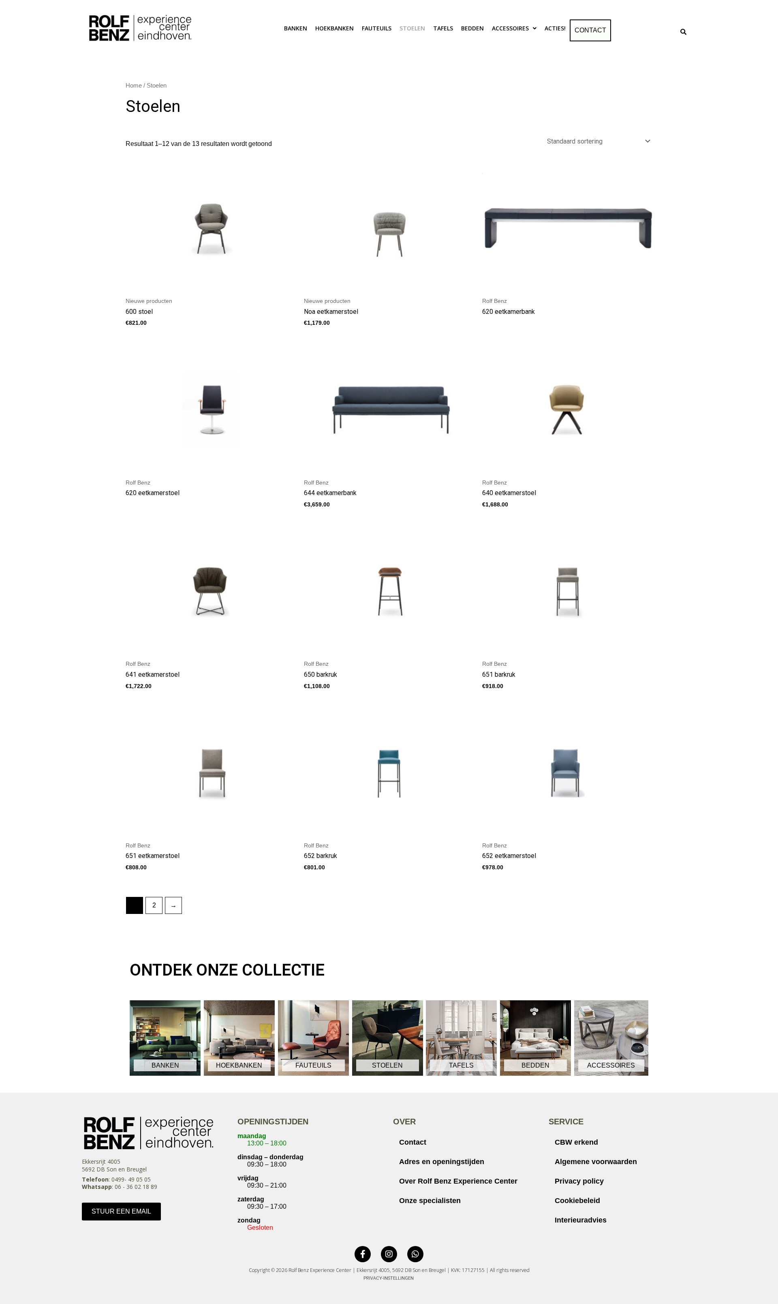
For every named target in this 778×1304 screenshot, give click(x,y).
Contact (590, 30)
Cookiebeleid (577, 1201)
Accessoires (510, 28)
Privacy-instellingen (388, 1278)
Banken (295, 28)
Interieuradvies (581, 1220)
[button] (514, 28)
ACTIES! (555, 28)
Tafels (443, 28)
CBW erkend (576, 1142)
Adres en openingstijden (441, 1162)
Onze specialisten (430, 1201)
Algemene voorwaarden (596, 1162)
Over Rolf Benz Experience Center (458, 1181)
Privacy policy (579, 1181)
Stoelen (412, 28)
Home (134, 85)
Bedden (472, 28)
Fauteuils (376, 28)
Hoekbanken (334, 28)
